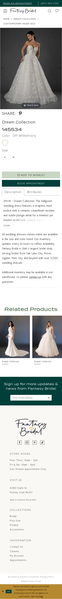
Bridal (13, 516)
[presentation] (15, 337)
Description (13, 192)
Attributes (34, 192)
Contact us (16, 546)
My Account (17, 555)
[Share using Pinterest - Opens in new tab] (20, 113)
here (41, 596)
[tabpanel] (31, 68)
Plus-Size (15, 520)
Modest (14, 525)
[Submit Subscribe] (48, 397)
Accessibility (13, 577)
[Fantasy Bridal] (22, 10)
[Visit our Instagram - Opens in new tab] (27, 442)
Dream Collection (25, 19)
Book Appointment (31, 183)
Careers (14, 551)
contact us (35, 277)
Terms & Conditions (30, 577)
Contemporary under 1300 (19, 23)
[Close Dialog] (3, 591)
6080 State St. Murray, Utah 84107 (21, 490)
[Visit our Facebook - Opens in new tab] (19, 442)
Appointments (18, 560)
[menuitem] (19, 3)
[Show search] (49, 11)
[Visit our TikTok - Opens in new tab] (42, 442)
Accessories (17, 529)
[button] (5, 11)
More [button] (7, 226)
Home (6, 19)
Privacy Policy (48, 577)
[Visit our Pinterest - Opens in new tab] (34, 442)
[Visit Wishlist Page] (57, 11)
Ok (8, 591)
